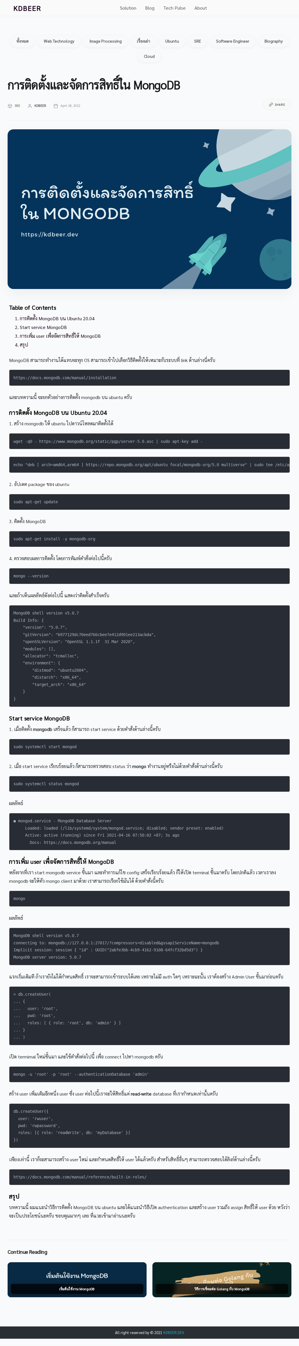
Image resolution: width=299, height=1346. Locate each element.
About (200, 8)
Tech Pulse (174, 8)
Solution (128, 8)
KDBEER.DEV (173, 1332)
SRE (17, 105)
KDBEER (27, 7)
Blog (149, 8)
